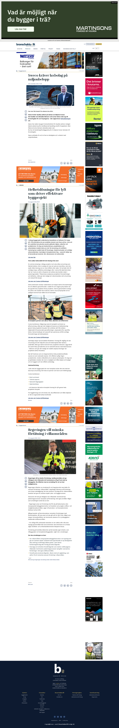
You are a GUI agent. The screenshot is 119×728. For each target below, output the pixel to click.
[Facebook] (55, 717)
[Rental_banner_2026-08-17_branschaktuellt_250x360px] (94, 109)
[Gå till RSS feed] (25, 120)
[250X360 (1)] (94, 393)
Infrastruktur (24, 703)
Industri (24, 701)
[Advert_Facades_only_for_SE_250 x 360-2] (94, 564)
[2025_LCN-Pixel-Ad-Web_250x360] (94, 295)
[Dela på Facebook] (61, 163)
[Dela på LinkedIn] (25, 117)
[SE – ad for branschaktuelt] (94, 471)
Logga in (98, 44)
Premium (27, 49)
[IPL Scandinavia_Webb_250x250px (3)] (94, 202)
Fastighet (24, 699)
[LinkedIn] (61, 717)
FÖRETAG (43, 49)
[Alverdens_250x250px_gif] (94, 415)
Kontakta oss (59, 697)
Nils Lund (30, 584)
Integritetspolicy (54, 720)
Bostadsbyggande (42, 703)
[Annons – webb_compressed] (94, 180)
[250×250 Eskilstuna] (94, 131)
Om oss (59, 695)
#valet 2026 (49, 559)
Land (93, 48)
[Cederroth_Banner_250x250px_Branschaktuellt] (94, 489)
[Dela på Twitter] (25, 114)
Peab (42, 701)
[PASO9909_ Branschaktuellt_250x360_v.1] (94, 609)
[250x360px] (94, 367)
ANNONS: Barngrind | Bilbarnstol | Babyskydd (42, 709)
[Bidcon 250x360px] (94, 154)
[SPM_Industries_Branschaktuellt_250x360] (94, 64)
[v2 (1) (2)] (94, 512)
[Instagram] (58, 717)
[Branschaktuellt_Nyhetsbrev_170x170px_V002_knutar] (94, 86)
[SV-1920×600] (59, 19)
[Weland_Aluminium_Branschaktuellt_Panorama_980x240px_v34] (50, 60)
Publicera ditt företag (77, 695)
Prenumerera (90, 44)
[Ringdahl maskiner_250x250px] (94, 434)
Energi (24, 697)
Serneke (42, 707)
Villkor (60, 720)
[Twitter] (64, 717)
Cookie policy (65, 720)
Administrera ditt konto (94, 695)
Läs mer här (32, 257)
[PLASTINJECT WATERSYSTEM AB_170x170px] (94, 221)
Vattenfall (42, 705)
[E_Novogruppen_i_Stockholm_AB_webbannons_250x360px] (94, 321)
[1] (94, 650)
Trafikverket (42, 699)
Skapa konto (94, 697)
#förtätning (31, 559)
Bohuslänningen (66, 118)
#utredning (43, 559)
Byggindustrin (22, 71)
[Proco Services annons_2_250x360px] (94, 269)
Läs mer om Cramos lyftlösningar (38, 281)
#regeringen (37, 559)
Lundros (58, 683)
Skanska (42, 695)
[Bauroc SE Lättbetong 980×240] (50, 174)
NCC (42, 697)
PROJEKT (50, 49)
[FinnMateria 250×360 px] (94, 243)
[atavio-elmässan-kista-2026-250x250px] (94, 452)
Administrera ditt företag (77, 697)
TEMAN (58, 49)
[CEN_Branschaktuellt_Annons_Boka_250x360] (94, 538)
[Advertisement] (50, 149)
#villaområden (56, 559)
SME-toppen (42, 712)
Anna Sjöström (31, 162)
